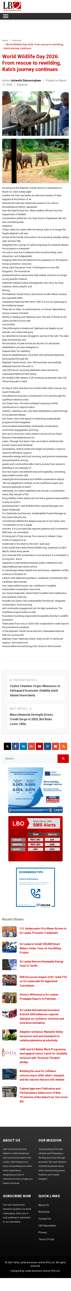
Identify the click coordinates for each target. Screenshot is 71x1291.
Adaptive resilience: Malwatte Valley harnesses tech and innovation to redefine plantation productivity (41, 1036)
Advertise (44, 1211)
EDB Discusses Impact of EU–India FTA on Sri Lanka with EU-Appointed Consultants (43, 981)
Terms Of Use (46, 1239)
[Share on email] (55, 746)
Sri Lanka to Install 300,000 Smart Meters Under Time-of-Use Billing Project (40, 948)
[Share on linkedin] (23, 746)
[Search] (63, 758)
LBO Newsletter (47, 1225)
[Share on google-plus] (31, 746)
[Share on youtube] (39, 746)
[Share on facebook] (15, 746)
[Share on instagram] (47, 746)
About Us (43, 1205)
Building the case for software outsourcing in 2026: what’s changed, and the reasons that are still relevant (42, 1075)
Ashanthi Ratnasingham (26, 80)
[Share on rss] (63, 746)
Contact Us (44, 1218)
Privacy (42, 1232)
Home (5, 40)
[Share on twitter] (7, 746)
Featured (16, 40)
